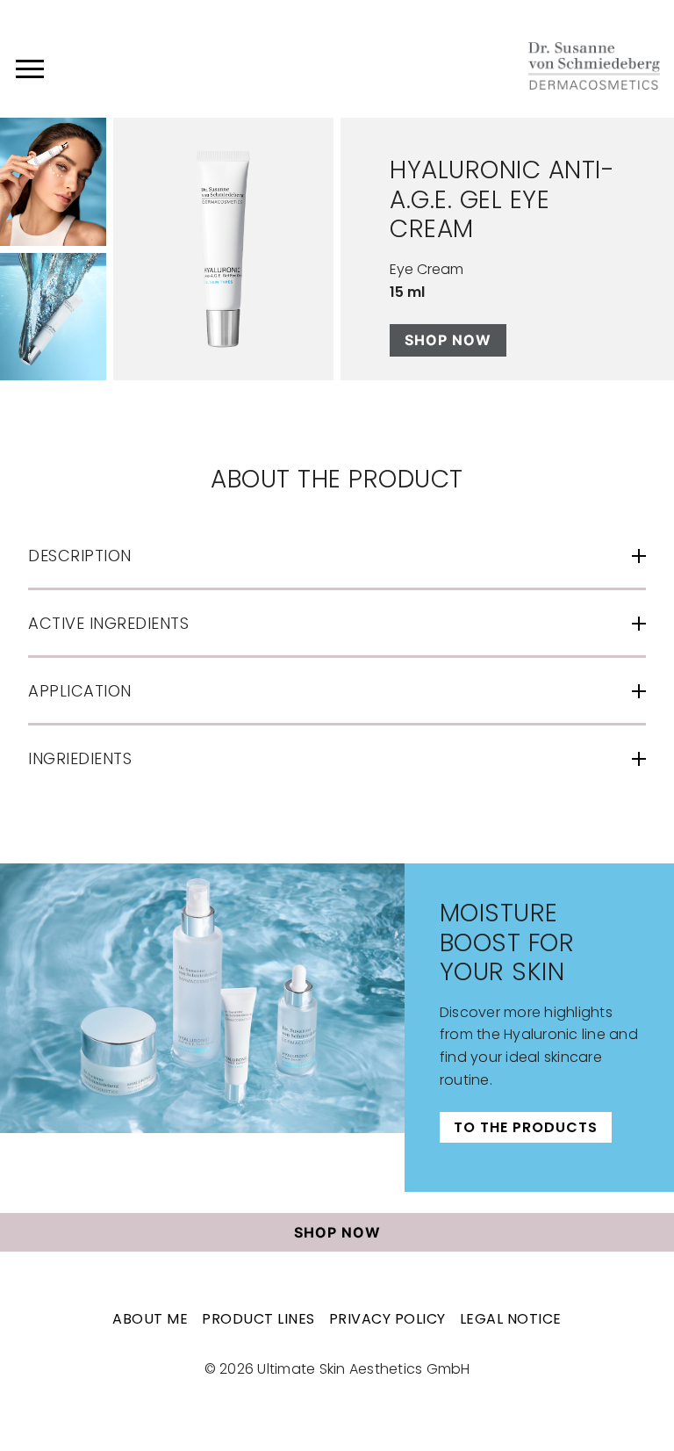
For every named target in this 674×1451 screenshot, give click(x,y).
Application (80, 691)
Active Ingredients (108, 623)
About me (150, 1319)
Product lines (258, 1319)
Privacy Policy (387, 1319)
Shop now (448, 340)
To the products (526, 1127)
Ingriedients (80, 758)
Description (80, 556)
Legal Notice (511, 1319)
